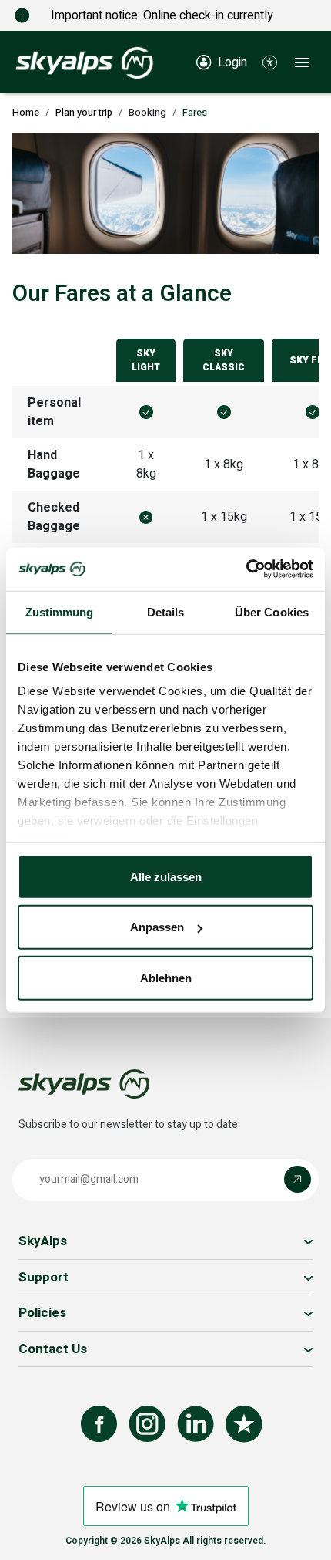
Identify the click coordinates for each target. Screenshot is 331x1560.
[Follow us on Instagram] (147, 1424)
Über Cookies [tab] (272, 611)
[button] (269, 61)
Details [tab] (166, 611)
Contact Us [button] (52, 1349)
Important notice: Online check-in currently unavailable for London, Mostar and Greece (165, 24)
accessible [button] (19, 1499)
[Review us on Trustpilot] (244, 1424)
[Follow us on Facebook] (99, 1424)
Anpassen (157, 927)
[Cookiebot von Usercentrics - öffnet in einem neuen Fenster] (246, 569)
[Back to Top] (304, 1531)
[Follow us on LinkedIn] (195, 1424)
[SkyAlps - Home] (84, 61)
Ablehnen (166, 977)
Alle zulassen (166, 876)
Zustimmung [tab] (59, 611)
